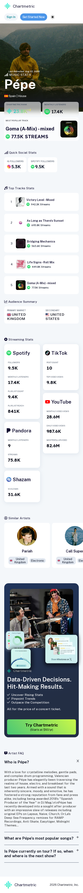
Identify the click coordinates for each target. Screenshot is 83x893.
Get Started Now (34, 17)
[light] (53, 17)
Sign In (11, 17)
